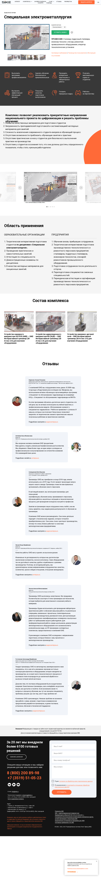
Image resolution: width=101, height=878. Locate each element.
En (98, 2)
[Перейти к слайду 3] (50, 206)
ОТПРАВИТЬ (61, 792)
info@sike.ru (15, 791)
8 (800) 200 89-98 (23, 773)
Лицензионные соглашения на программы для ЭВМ (69, 820)
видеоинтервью (52, 422)
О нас (51, 1)
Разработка (68, 1)
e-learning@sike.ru (27, 795)
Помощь (49, 3)
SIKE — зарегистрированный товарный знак (67, 813)
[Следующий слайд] (81, 188)
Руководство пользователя (77, 53)
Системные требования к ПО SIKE (64, 822)
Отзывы (58, 1)
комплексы (27, 1)
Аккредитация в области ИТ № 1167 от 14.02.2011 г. (69, 815)
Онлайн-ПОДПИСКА (40, 1)
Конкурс (40, 3)
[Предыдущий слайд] (20, 188)
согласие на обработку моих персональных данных (76, 781)
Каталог (17, 1)
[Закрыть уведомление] (97, 861)
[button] (86, 2)
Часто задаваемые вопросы (16, 799)
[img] (9, 784)
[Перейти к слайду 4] (52, 206)
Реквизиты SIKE (59, 811)
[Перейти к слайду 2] (48, 206)
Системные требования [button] (59, 53)
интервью (35, 458)
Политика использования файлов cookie (77, 868)
